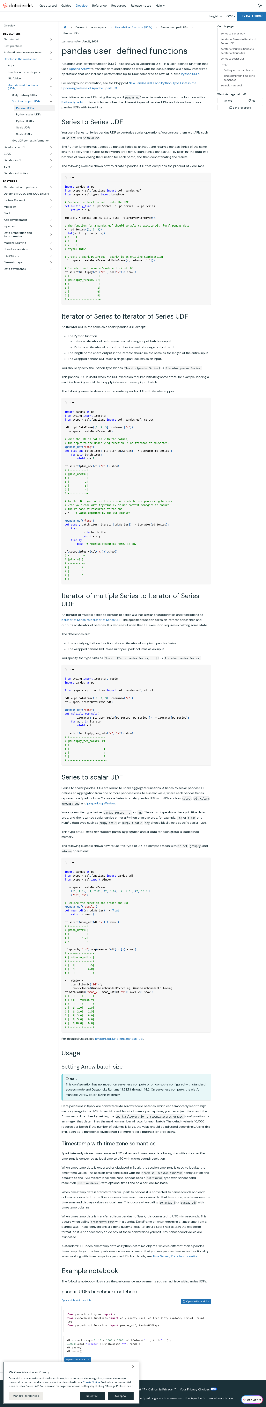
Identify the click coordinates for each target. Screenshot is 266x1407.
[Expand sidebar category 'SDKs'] (51, 167)
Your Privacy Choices (195, 1389)
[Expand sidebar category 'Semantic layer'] (51, 262)
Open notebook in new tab (76, 1300)
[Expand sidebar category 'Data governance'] (51, 269)
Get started (48, 6)
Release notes (141, 6)
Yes (230, 100)
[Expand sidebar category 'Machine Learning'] (51, 243)
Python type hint (74, 102)
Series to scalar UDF (233, 58)
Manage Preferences (26, 1395)
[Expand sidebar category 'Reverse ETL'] (51, 256)
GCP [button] (229, 16)
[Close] (133, 1366)
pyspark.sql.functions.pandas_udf (119, 1039)
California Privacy (160, 1389)
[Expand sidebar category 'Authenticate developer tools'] (51, 52)
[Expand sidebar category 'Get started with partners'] (51, 187)
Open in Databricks (197, 1301)
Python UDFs (190, 74)
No (253, 100)
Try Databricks (251, 16)
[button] (28, 39)
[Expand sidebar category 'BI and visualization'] (51, 249)
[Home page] (65, 27)
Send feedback (242, 107)
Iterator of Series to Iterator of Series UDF (91, 620)
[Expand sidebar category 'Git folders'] (51, 79)
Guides (66, 6)
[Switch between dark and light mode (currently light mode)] (260, 6)
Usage (224, 64)
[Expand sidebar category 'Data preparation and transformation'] (51, 234)
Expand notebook (75, 1359)
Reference (99, 6)
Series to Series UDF (233, 33)
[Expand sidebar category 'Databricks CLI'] (51, 160)
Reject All (92, 1395)
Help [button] (159, 6)
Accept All (121, 1395)
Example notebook (231, 85)
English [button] (214, 16)
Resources (118, 6)
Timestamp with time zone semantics (239, 78)
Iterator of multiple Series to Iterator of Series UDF (237, 51)
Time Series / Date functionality (174, 1256)
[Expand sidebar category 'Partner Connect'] (51, 200)
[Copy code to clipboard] (206, 186)
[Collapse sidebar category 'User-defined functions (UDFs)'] (51, 86)
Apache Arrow (79, 69)
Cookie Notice (91, 1382)
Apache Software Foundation (212, 1398)
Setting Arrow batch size (238, 70)
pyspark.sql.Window (101, 803)
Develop (82, 6)
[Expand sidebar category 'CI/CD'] (51, 154)
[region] (71, 1383)
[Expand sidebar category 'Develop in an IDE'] (51, 147)
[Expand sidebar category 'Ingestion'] (51, 226)
